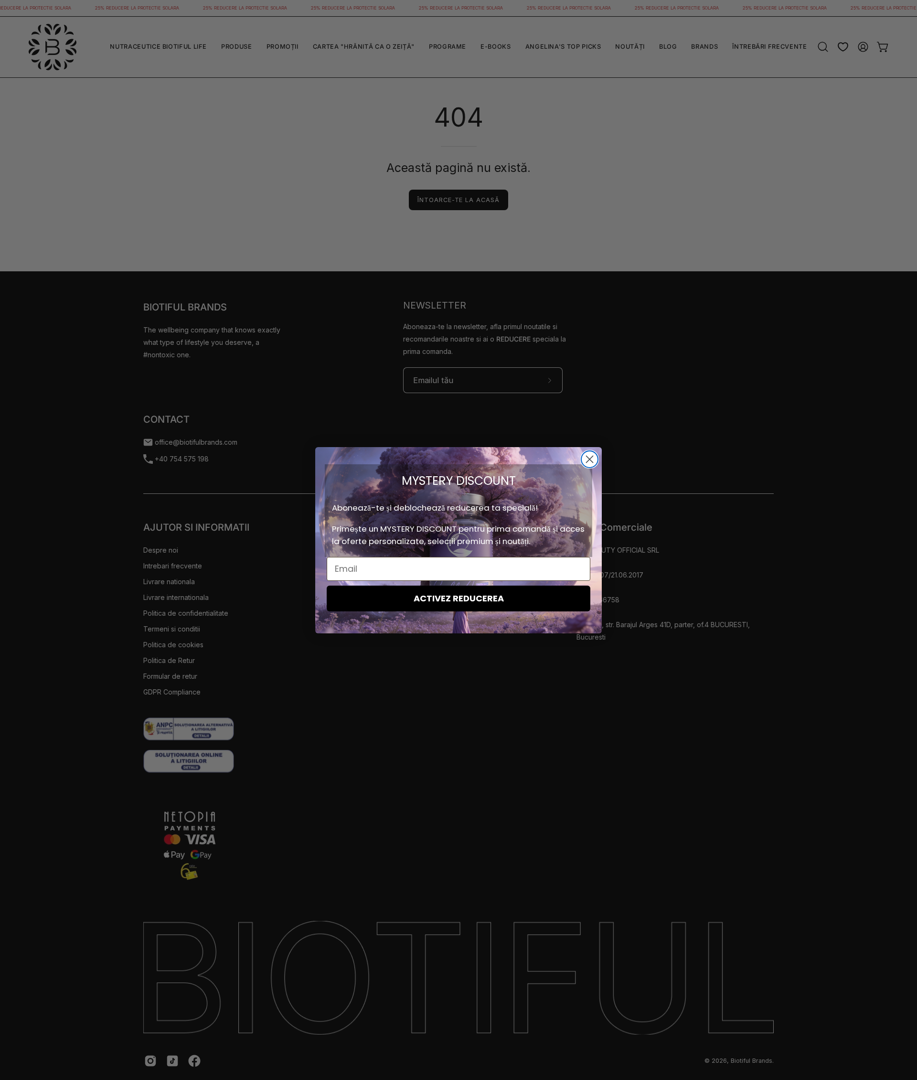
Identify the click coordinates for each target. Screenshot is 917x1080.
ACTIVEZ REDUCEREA (459, 598)
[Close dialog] (589, 459)
